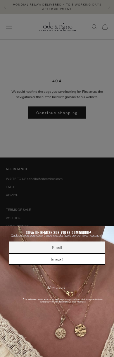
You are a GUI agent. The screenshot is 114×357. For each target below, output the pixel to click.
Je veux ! (57, 259)
